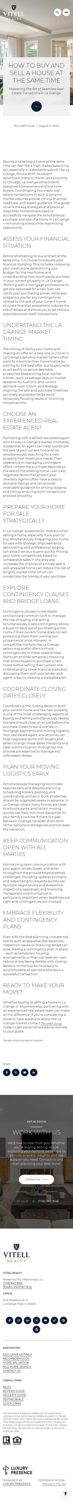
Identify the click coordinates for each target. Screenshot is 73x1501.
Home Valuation (16, 1362)
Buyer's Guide (14, 1391)
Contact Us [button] (12, 1371)
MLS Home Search (17, 1367)
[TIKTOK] (54, 1320)
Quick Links (12, 1403)
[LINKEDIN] (27, 1320)
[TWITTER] (36, 1320)
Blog (7, 1387)
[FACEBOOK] (9, 1320)
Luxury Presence (17, 1484)
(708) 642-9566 (48, 1201)
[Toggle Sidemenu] (66, 12)
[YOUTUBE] (45, 1320)
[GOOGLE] (63, 1320)
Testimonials (13, 1399)
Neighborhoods (16, 1358)
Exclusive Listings (17, 1354)
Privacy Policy (54, 1484)
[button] (36, 1179)
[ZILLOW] (36, 1329)
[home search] (57, 12)
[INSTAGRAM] (18, 1320)
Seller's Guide (14, 1395)
